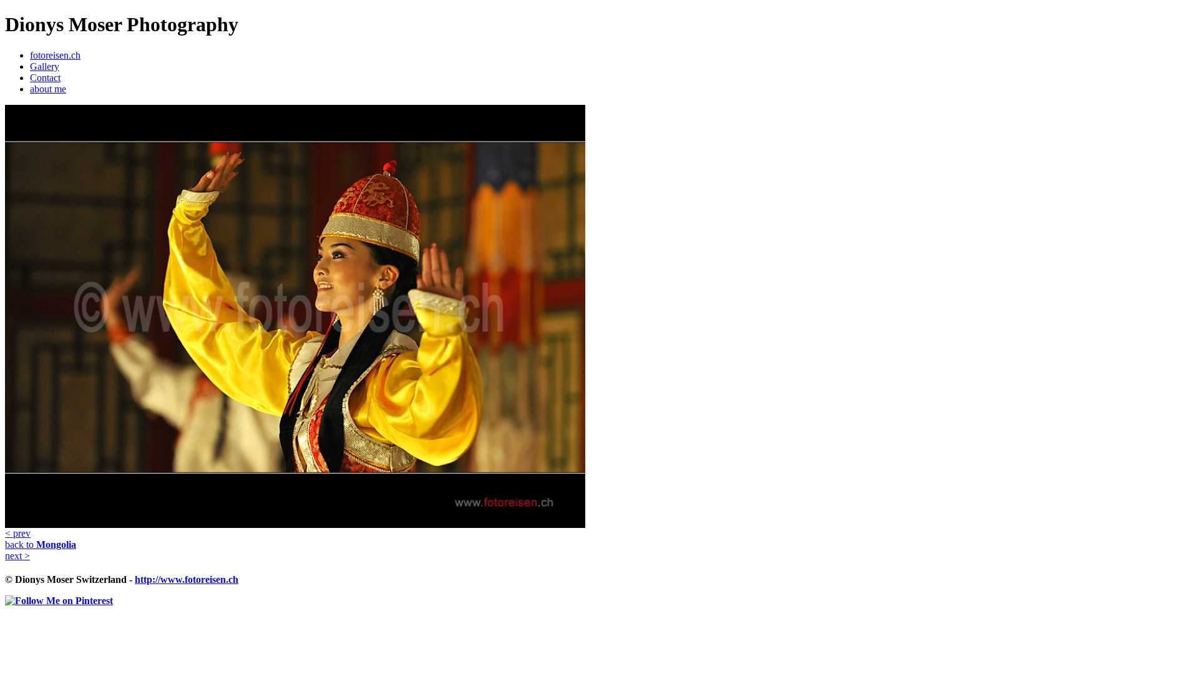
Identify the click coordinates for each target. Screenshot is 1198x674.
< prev (18, 533)
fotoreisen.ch (55, 55)
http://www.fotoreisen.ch (186, 579)
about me (48, 89)
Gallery (44, 66)
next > (17, 555)
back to (40, 544)
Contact (45, 77)
